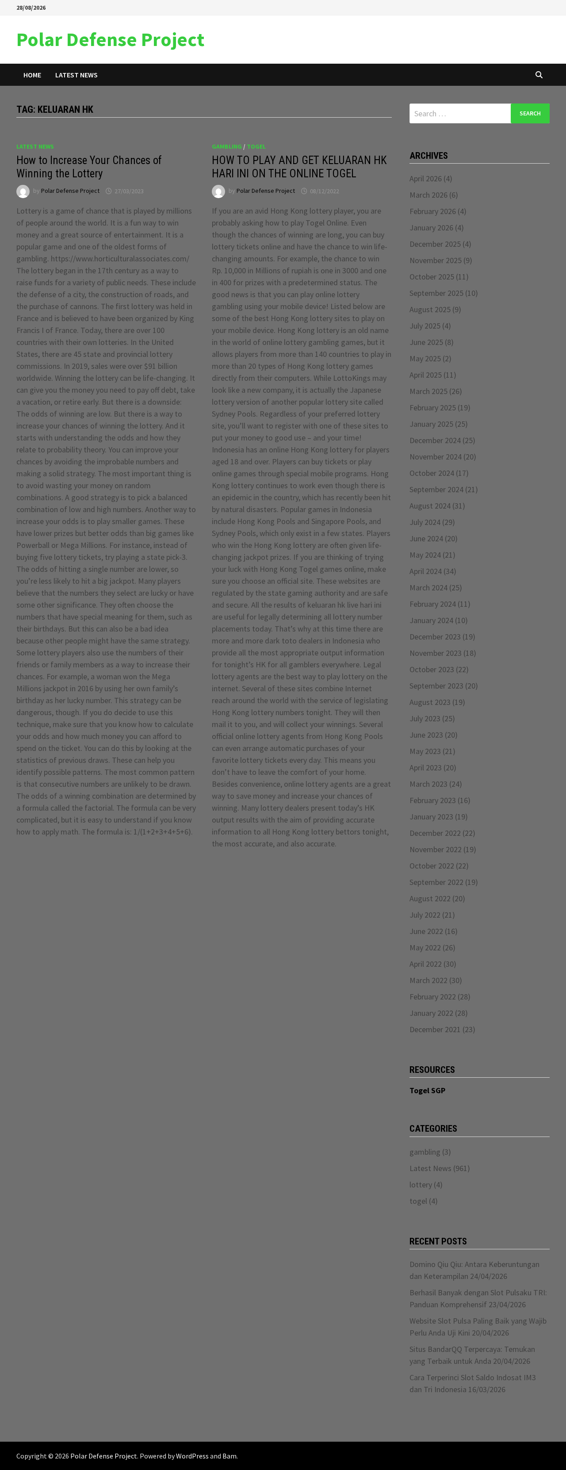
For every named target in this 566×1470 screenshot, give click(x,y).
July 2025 (424, 326)
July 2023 (424, 718)
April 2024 (425, 571)
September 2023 (436, 686)
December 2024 (435, 440)
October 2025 (431, 277)
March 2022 (428, 980)
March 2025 (428, 391)
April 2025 (425, 375)
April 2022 (425, 964)
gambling (227, 146)
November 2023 (435, 653)
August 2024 (430, 506)
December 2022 (435, 833)
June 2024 (426, 538)
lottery (420, 1184)
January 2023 (431, 817)
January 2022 (431, 1013)
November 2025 (435, 260)
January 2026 (431, 227)
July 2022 (424, 915)
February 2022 (432, 996)
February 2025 (432, 407)
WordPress (192, 1455)
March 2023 (428, 784)
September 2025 (436, 293)
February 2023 (432, 800)
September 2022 (436, 882)
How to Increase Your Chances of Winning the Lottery (89, 167)
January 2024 (431, 620)
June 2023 (426, 735)
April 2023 (425, 767)
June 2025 (426, 342)
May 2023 (425, 751)
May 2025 (425, 358)
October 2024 (431, 473)
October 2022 (431, 866)
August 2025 (430, 309)
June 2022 (426, 931)
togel (256, 146)
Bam (229, 1455)
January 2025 (431, 424)
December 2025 (435, 244)
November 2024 (435, 457)
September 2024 (436, 489)
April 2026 (425, 178)
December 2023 (435, 637)
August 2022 (430, 898)
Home (32, 74)
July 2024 (424, 522)
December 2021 (435, 1029)
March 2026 (428, 195)
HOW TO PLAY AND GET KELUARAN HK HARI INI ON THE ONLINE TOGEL (299, 167)
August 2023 (430, 702)
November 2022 (435, 849)
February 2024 (432, 604)
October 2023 (431, 669)
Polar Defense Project (110, 39)
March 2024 (428, 587)
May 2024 (425, 555)
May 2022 (425, 947)
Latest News (76, 74)
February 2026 (432, 211)
